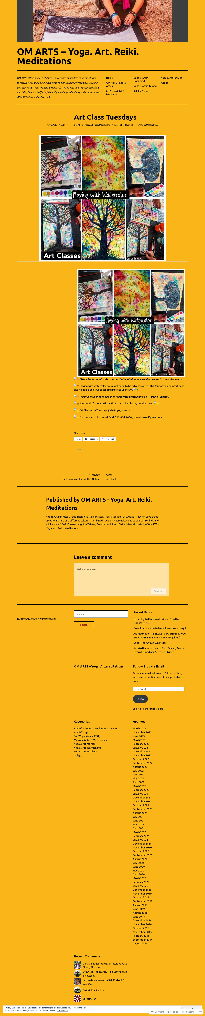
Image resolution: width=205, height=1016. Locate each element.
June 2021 (139, 820)
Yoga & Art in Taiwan (145, 86)
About (164, 82)
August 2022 (140, 766)
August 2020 (140, 858)
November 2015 (142, 931)
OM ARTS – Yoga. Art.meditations (99, 666)
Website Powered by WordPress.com (36, 619)
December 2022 (142, 751)
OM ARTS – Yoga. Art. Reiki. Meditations (78, 56)
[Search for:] (101, 614)
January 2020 (140, 885)
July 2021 (138, 816)
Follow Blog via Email (148, 666)
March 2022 (139, 786)
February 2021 (141, 835)
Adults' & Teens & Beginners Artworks (95, 728)
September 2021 (142, 809)
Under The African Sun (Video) (150, 642)
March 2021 (139, 832)
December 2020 (142, 843)
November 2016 (142, 924)
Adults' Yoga (81, 732)
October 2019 (141, 897)
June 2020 (139, 866)
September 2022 (142, 763)
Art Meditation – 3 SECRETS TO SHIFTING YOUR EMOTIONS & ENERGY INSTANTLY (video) (160, 635)
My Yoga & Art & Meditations (115, 93)
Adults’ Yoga (141, 91)
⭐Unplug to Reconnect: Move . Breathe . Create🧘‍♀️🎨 (156, 621)
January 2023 (140, 747)
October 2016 (141, 928)
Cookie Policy (62, 1010)
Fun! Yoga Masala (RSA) (147, 125)
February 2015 (141, 935)
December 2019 (142, 889)
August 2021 (140, 812)
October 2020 (141, 851)
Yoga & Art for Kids (171, 77)
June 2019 (139, 908)
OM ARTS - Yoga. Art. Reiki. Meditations (92, 125)
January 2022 (140, 793)
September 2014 (142, 939)
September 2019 (142, 901)
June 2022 (139, 774)
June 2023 (139, 736)
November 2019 (142, 893)
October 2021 (141, 805)
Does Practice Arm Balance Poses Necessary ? (159, 628)
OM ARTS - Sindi (92, 990)
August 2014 (140, 943)
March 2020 (139, 878)
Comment (158, 591)
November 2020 (142, 847)
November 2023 (142, 732)
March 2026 (139, 728)
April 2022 (139, 782)
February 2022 (141, 789)
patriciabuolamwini (93, 980)
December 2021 (142, 797)
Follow (140, 698)
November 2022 (142, 755)
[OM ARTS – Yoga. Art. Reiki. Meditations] (102, 21)
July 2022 (138, 770)
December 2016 (142, 920)
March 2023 (139, 740)
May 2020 (138, 870)
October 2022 (141, 759)
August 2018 (140, 912)
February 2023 (141, 743)
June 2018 (139, 916)
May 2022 (138, 778)
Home (109, 77)
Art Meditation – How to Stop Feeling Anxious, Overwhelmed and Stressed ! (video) (159, 650)
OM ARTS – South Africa (116, 84)
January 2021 (140, 839)
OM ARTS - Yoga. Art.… (96, 971)
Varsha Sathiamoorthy (95, 963)
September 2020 (142, 855)
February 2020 (141, 882)
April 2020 (139, 874)
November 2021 (142, 801)
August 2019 (140, 905)
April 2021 (139, 828)
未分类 (78, 755)
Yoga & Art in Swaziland (141, 79)
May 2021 (138, 824)
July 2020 (138, 862)
